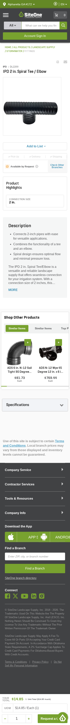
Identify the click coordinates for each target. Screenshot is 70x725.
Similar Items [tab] (17, 328)
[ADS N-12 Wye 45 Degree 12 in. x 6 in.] (50, 352)
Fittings (29, 51)
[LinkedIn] (34, 597)
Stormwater (14, 51)
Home (8, 47)
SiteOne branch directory (21, 578)
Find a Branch (15, 548)
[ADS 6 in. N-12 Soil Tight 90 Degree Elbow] (19, 352)
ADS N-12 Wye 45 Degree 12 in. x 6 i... (50, 369)
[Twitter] (16, 597)
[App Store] (18, 534)
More (13, 290)
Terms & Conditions (16, 661)
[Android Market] (51, 534)
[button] (20, 4)
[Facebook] (8, 597)
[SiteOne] (30, 17)
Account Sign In (35, 36)
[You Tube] (25, 597)
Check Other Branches (57, 166)
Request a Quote (53, 718)
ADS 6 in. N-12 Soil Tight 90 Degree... (19, 369)
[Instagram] (42, 597)
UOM (7, 708)
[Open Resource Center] (62, 717)
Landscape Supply (43, 47)
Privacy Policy (40, 661)
